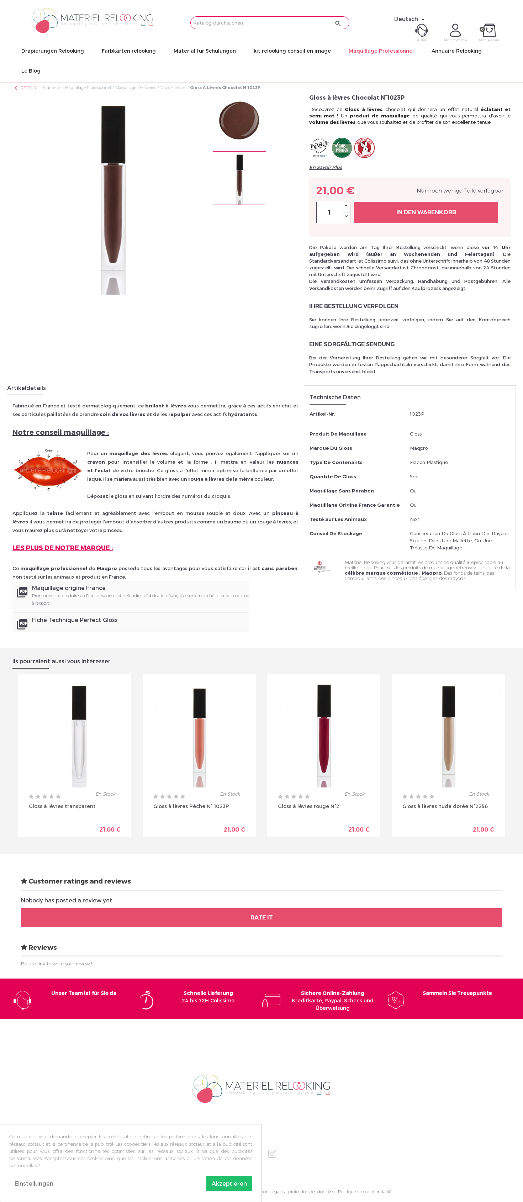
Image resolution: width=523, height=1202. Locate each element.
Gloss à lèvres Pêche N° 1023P (191, 806)
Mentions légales (268, 1191)
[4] (51, 797)
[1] (31, 797)
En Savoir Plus (325, 167)
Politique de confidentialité (364, 1191)
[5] (58, 797)
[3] (44, 797)
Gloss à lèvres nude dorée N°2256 (445, 806)
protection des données (311, 1191)
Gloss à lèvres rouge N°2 (308, 806)
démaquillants (360, 578)
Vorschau (50, 824)
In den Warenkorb (426, 212)
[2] (38, 797)
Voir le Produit (101, 827)
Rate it (261, 917)
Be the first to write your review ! (56, 963)
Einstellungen (34, 1183)
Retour (24, 87)
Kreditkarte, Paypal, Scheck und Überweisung (333, 1000)
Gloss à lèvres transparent (62, 806)
